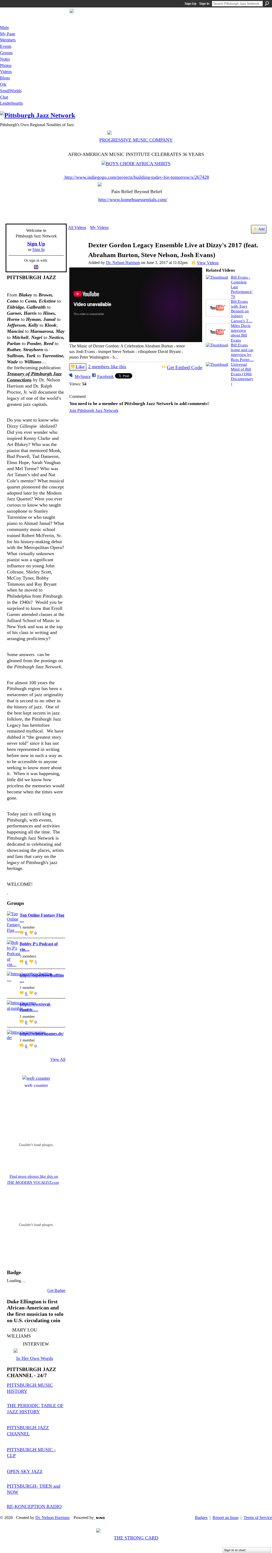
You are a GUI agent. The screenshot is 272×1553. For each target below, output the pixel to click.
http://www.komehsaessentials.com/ (132, 199)
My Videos (99, 227)
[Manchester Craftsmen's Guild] (7, 892)
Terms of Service (258, 1517)
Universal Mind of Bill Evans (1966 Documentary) (242, 374)
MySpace (83, 376)
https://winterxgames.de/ (41, 1033)
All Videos (77, 227)
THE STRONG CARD (136, 1538)
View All (57, 1059)
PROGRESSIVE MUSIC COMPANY (136, 140)
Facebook (105, 376)
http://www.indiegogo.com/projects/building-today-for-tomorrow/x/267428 (137, 177)
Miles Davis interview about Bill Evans (240, 332)
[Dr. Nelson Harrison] (77, 255)
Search (267, 3)
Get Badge (56, 1290)
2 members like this (107, 366)
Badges (201, 1517)
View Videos (208, 263)
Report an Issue (225, 1517)
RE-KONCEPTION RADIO (34, 1506)
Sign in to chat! (235, 1550)
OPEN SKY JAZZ (24, 1471)
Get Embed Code (184, 367)
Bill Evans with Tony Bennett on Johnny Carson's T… (241, 311)
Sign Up (190, 4)
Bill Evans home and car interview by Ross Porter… (242, 352)
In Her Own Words (34, 1358)
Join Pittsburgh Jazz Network (93, 410)
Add (261, 229)
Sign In (204, 4)
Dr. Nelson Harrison (123, 262)
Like (80, 366)
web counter (36, 1085)
